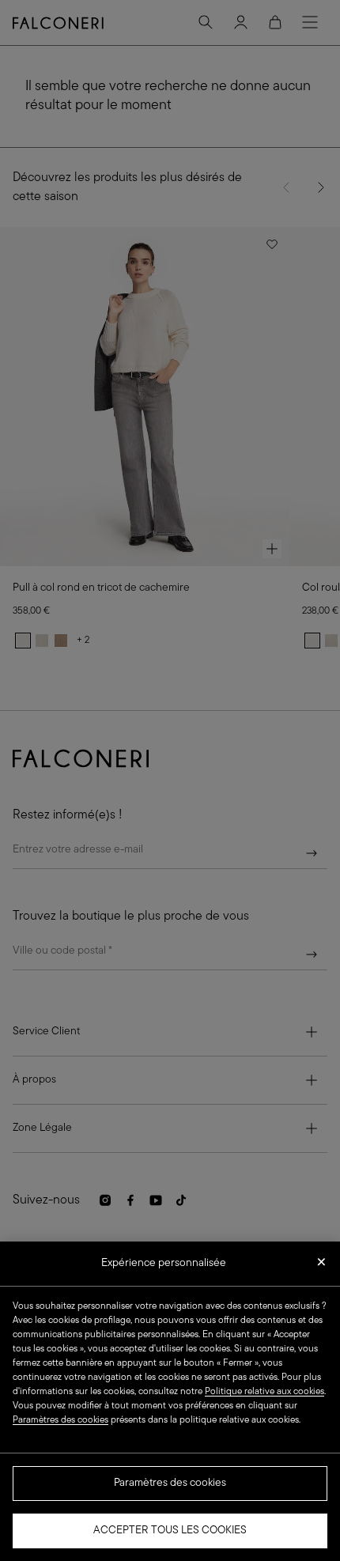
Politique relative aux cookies (264, 1392)
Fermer (321, 1267)
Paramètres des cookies (170, 1483)
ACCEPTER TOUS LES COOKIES (170, 1530)
